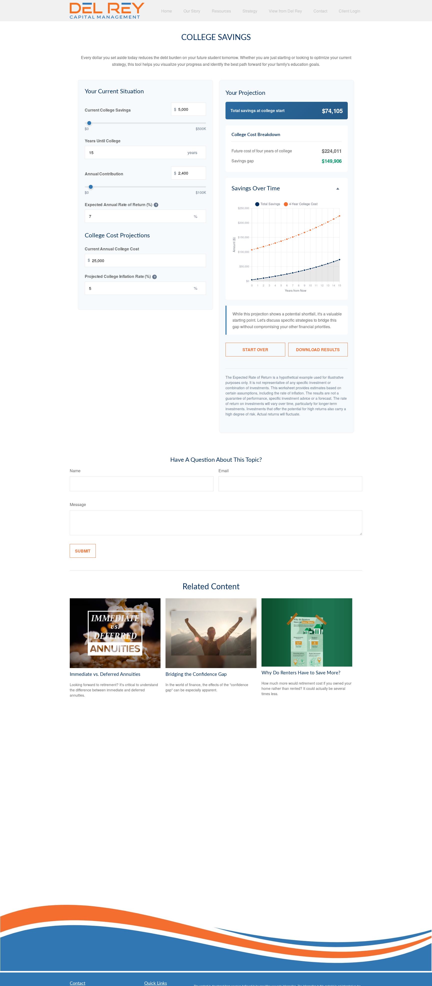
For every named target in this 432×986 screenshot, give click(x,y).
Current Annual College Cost (112, 248)
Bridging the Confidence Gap (196, 674)
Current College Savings (130, 109)
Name (75, 470)
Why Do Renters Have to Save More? (301, 673)
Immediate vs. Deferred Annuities (105, 674)
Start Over (255, 349)
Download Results (318, 349)
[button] (166, 10)
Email (223, 470)
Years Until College (102, 140)
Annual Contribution (130, 173)
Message (78, 504)
